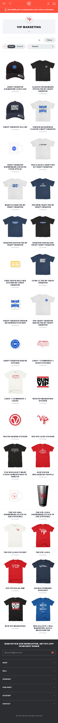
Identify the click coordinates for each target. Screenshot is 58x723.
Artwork (20, 46)
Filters (49, 40)
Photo (11, 46)
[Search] (39, 40)
